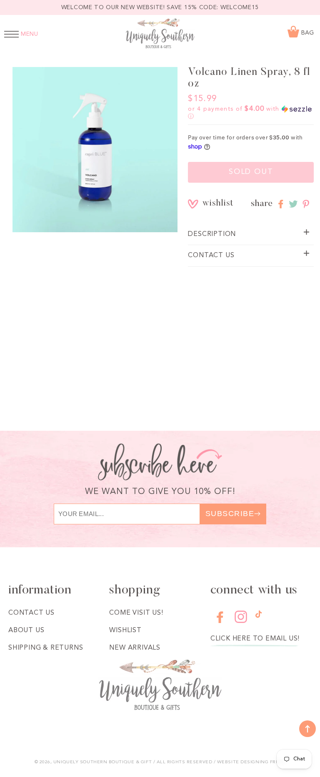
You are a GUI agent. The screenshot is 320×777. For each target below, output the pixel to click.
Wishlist (125, 630)
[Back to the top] (307, 728)
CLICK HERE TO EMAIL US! (255, 639)
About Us (26, 630)
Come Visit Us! (136, 613)
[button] (251, 112)
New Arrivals (134, 648)
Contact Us (31, 613)
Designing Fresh (262, 762)
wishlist (208, 203)
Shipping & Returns (45, 648)
